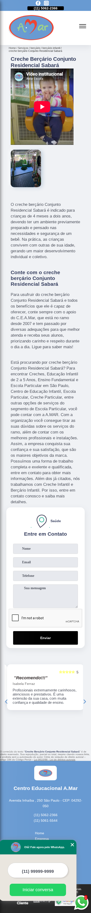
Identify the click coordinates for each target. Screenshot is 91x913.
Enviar (45, 638)
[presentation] (6, 701)
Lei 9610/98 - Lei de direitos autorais (54, 759)
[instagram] (46, 3)
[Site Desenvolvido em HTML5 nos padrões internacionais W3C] (42, 901)
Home (39, 833)
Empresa (42, 839)
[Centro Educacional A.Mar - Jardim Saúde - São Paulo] (31, 40)
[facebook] (38, 3)
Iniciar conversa (38, 889)
